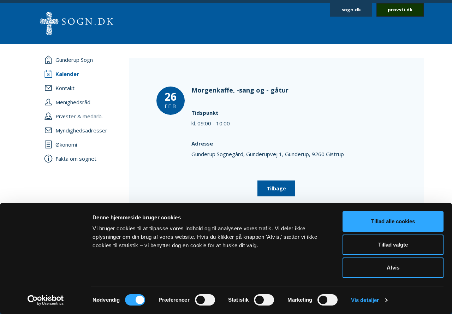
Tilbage (276, 188)
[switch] (205, 300)
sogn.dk (351, 9)
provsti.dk (400, 9)
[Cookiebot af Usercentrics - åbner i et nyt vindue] (46, 300)
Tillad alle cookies (393, 221)
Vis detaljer (365, 300)
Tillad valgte (393, 245)
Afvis (393, 268)
